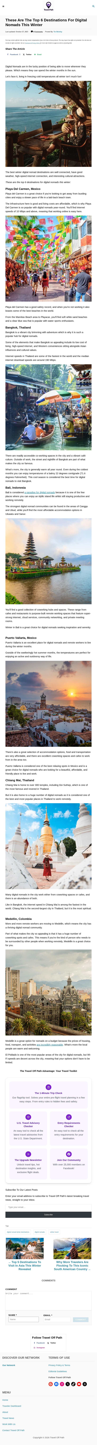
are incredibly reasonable (50, 1044)
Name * (13, 1315)
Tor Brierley (58, 32)
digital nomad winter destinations (18, 1232)
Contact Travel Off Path (13, 1430)
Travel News (8, 1418)
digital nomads (40, 1232)
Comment (11, 1289)
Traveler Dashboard (11, 1406)
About (5, 1412)
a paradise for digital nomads (39, 492)
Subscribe (48, 1215)
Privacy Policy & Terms (59, 1365)
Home (5, 1400)
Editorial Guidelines (57, 1371)
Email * (48, 1315)
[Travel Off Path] (48, 6)
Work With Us (8, 1424)
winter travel (54, 1232)
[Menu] (3, 6)
